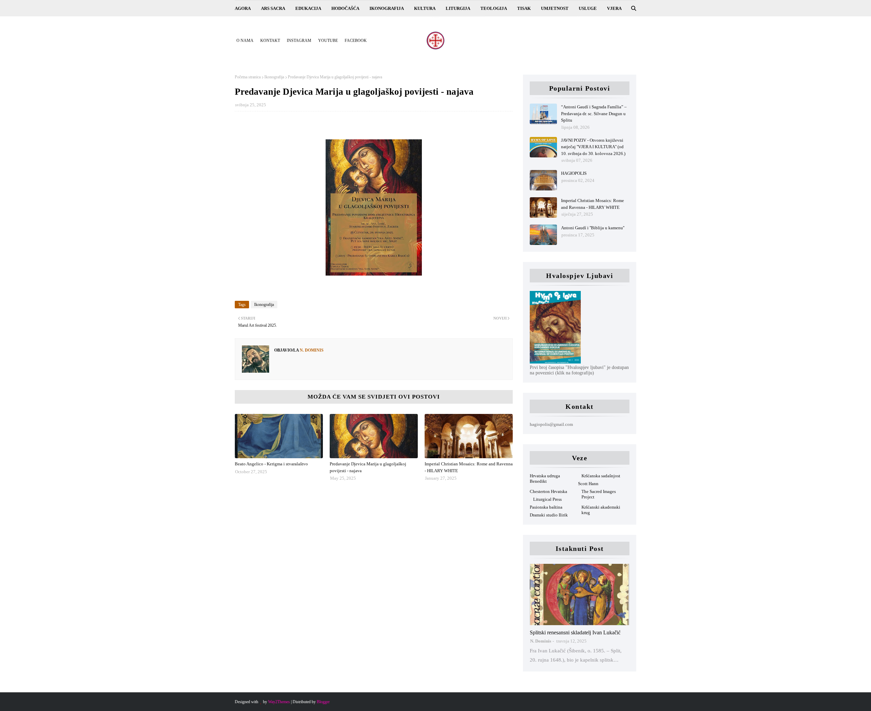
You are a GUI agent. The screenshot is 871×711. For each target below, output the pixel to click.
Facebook (356, 40)
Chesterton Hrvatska (548, 491)
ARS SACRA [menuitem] (273, 8)
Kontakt (270, 40)
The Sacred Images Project (598, 494)
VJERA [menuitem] (614, 8)
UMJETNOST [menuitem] (555, 8)
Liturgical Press (547, 499)
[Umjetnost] (579, 594)
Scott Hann (588, 483)
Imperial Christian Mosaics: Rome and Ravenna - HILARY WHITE (469, 467)
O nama (244, 40)
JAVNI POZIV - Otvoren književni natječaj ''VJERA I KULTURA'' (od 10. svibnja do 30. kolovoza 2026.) (593, 147)
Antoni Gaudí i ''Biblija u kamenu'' (592, 227)
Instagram (299, 40)
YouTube (328, 40)
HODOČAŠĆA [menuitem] (345, 8)
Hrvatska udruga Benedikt (545, 478)
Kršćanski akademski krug (600, 510)
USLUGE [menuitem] (588, 8)
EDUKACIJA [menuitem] (308, 8)
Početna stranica (248, 77)
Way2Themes (279, 701)
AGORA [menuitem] (243, 8)
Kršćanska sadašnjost (600, 475)
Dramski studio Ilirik (549, 514)
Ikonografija (274, 77)
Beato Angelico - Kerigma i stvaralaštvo (271, 463)
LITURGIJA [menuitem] (458, 8)
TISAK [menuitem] (524, 8)
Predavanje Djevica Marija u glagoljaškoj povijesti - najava (368, 467)
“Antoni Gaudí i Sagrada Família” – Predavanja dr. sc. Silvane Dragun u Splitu (594, 113)
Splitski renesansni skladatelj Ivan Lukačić (575, 632)
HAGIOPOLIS (574, 173)
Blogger (323, 701)
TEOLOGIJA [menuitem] (493, 8)
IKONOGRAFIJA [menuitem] (386, 8)
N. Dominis (311, 350)
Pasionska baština (546, 507)
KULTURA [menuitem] (425, 8)
